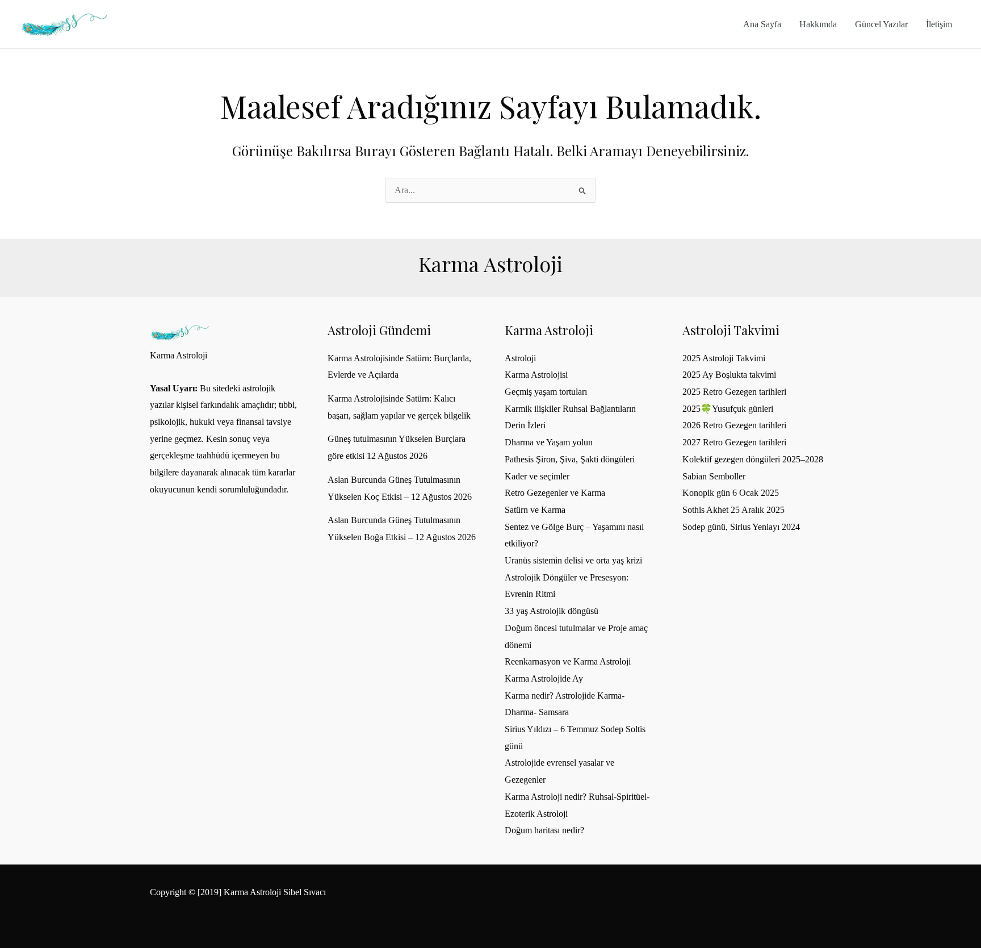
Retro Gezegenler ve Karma (555, 493)
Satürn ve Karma (535, 510)
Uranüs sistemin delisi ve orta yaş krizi (573, 560)
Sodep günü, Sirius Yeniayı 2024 (741, 527)
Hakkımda (818, 24)
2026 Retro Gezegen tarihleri (734, 425)
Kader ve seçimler (537, 476)
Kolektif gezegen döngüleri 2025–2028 (752, 459)
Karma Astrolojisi (536, 374)
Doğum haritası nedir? (544, 830)
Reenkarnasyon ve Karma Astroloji (568, 661)
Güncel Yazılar (881, 24)
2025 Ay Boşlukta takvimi (729, 374)
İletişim (939, 24)
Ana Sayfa (762, 24)
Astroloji (520, 358)
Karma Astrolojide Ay (544, 678)
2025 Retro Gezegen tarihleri (734, 391)
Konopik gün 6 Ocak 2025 (730, 493)
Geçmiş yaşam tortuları (546, 391)
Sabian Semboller (713, 476)
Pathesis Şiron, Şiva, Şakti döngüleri (570, 459)
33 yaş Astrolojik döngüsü (551, 611)
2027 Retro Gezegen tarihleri (734, 442)
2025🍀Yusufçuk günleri (727, 409)
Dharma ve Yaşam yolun (549, 442)
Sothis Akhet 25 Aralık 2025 (733, 510)
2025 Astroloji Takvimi (723, 358)
